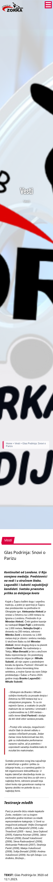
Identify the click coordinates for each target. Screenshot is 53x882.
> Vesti (16, 443)
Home (9, 443)
